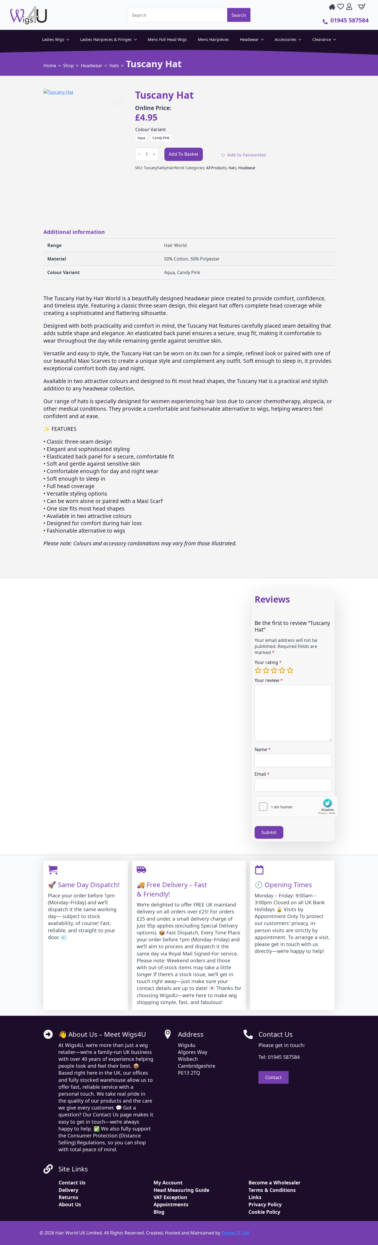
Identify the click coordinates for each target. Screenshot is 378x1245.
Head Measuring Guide (181, 1190)
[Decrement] (139, 154)
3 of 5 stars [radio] (275, 670)
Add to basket (183, 154)
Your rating (268, 662)
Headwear (249, 39)
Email (262, 774)
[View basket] (361, 7)
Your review (269, 680)
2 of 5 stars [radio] (267, 670)
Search (239, 15)
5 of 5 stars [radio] (291, 670)
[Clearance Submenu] (336, 39)
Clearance (321, 39)
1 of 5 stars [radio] (259, 670)
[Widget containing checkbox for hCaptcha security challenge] (296, 806)
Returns (68, 1197)
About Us (70, 1204)
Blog (159, 1211)
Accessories (285, 39)
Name (263, 749)
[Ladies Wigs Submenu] (69, 39)
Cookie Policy (264, 1211)
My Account (168, 1182)
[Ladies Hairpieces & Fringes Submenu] (137, 39)
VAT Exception (170, 1197)
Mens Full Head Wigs (167, 39)
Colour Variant (150, 129)
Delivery (68, 1190)
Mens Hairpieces (213, 39)
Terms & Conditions (272, 1190)
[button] (117, 98)
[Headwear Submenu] (264, 39)
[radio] (141, 138)
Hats (114, 65)
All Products (216, 167)
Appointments (171, 1204)
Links (255, 1197)
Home (49, 65)
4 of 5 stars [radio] (283, 670)
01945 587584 (349, 20)
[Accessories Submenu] (301, 39)
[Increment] (154, 154)
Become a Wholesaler (274, 1182)
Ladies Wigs (53, 39)
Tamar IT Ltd (235, 1233)
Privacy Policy (265, 1204)
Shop (68, 65)
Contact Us (72, 1182)
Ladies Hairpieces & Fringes (106, 39)
